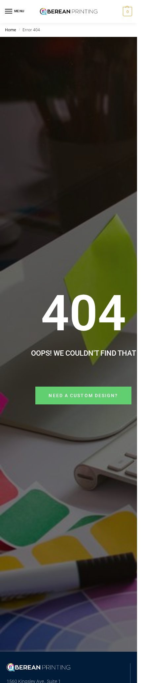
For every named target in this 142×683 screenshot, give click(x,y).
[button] (126, 11)
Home (10, 30)
